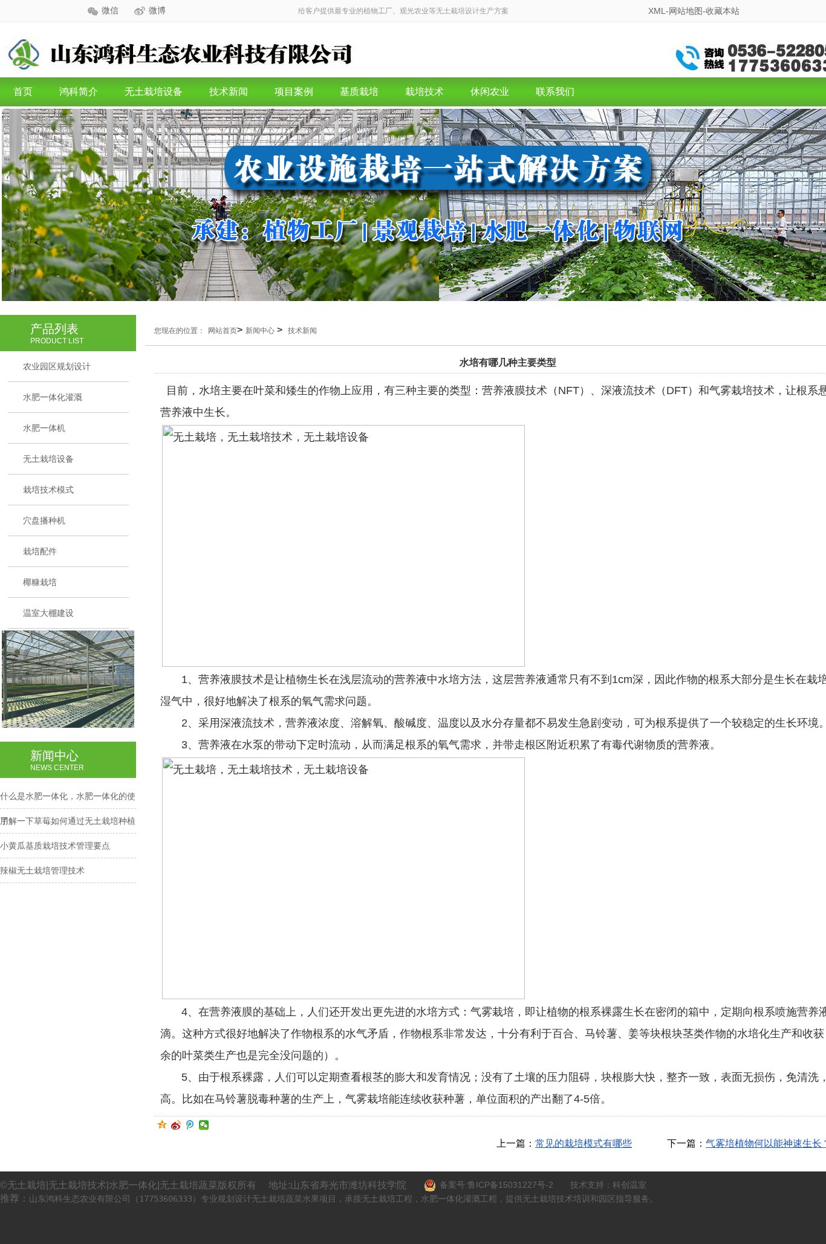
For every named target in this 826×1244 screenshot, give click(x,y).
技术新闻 (228, 91)
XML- (658, 11)
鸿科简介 (78, 91)
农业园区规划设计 (57, 366)
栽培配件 (40, 551)
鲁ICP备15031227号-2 (510, 1185)
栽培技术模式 (48, 489)
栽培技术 (424, 91)
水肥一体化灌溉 (52, 397)
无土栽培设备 (154, 91)
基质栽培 (359, 91)
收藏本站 (723, 11)
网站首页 (222, 330)
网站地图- (687, 11)
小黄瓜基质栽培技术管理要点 (55, 845)
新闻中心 (260, 330)
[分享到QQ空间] (162, 1125)
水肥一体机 (44, 428)
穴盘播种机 (44, 520)
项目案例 (294, 91)
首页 (23, 91)
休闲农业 (489, 91)
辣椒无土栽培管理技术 (42, 870)
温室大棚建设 (48, 613)
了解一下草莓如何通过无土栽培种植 (67, 821)
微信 (110, 10)
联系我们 (555, 91)
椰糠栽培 (40, 582)
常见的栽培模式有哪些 (583, 1143)
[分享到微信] (204, 1125)
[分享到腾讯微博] (190, 1125)
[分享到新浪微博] (176, 1125)
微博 (157, 10)
